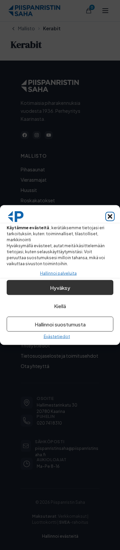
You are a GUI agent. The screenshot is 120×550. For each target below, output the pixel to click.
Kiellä (60, 305)
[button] (110, 216)
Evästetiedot (57, 336)
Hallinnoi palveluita (58, 273)
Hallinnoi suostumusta (60, 324)
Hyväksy (60, 287)
